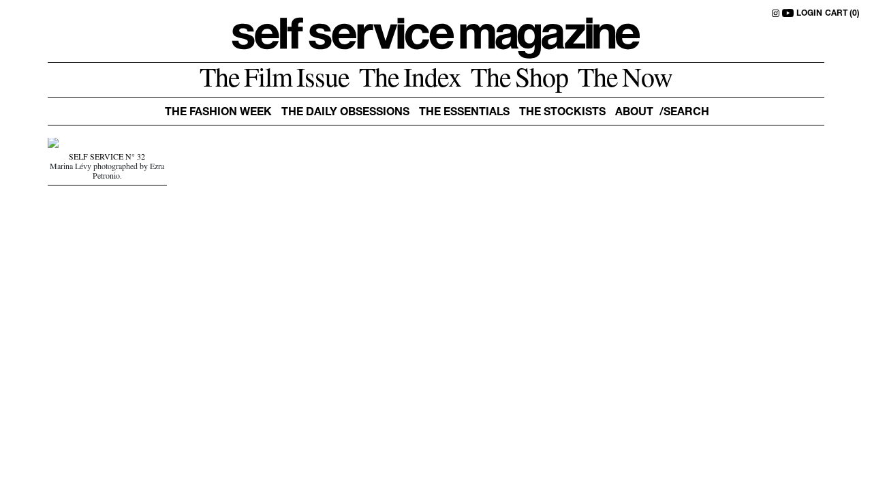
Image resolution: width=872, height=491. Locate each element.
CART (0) (842, 14)
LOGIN (809, 14)
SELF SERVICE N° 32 (107, 158)
